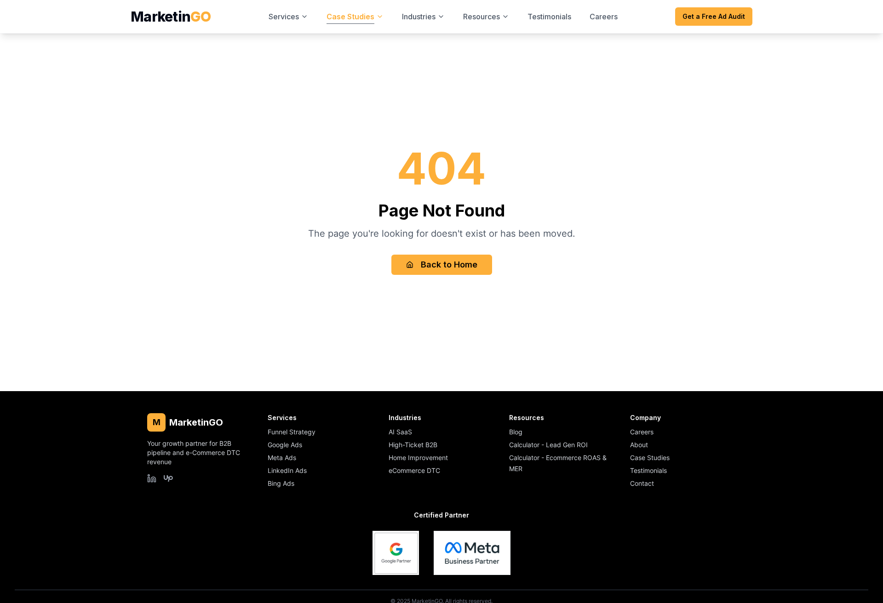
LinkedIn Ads (287, 470)
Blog (515, 432)
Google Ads (285, 445)
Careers (642, 432)
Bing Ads (281, 483)
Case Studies (650, 457)
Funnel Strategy (291, 432)
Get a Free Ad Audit (713, 16)
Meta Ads (282, 457)
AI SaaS (400, 432)
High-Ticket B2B (413, 445)
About (639, 445)
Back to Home (449, 264)
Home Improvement (418, 457)
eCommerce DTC (414, 470)
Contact (642, 483)
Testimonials (648, 470)
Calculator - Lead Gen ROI (548, 445)
